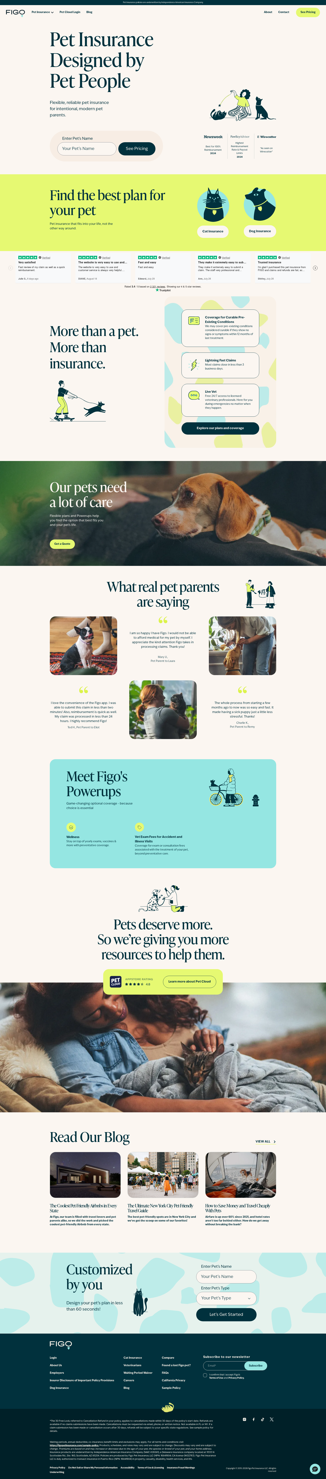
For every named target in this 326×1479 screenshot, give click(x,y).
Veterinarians (132, 1365)
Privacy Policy (57, 1468)
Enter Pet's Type (215, 1288)
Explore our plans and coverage (220, 428)
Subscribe (256, 1366)
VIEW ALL (263, 1141)
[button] (315, 1469)
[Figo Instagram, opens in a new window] (244, 1419)
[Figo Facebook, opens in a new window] (253, 1419)
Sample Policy (171, 1388)
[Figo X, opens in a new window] (271, 1419)
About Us (56, 1365)
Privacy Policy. (236, 1378)
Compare (168, 1358)
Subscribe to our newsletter (226, 1357)
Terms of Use (216, 1378)
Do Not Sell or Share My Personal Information (93, 1468)
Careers (129, 1380)
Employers (57, 1373)
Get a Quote (62, 544)
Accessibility (128, 1468)
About (268, 12)
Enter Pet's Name (77, 139)
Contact (283, 12)
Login (53, 1358)
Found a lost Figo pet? (176, 1365)
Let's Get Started (226, 1315)
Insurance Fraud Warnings (181, 1468)
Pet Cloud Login (70, 12)
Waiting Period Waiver (138, 1373)
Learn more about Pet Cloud (189, 981)
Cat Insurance (212, 231)
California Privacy (173, 1380)
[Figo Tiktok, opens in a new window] (262, 1419)
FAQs (165, 1373)
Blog (89, 12)
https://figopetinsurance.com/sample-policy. (74, 1445)
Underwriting (57, 1472)
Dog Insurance (260, 231)
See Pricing (308, 12)
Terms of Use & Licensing (151, 1468)
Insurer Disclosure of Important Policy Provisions (82, 1380)
